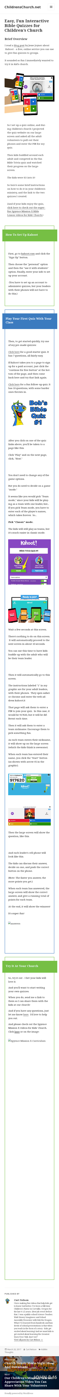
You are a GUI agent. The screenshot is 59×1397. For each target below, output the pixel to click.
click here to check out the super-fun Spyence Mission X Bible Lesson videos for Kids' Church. (26, 211)
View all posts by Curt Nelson (27, 1339)
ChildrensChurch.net (23, 7)
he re (25, 1014)
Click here (14, 351)
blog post (19, 45)
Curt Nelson (31, 1349)
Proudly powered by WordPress (19, 1393)
